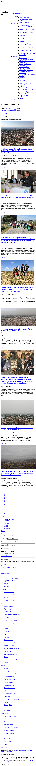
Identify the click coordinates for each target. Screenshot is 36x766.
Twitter (3, 567)
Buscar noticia (4, 548)
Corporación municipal (25, 85)
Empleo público (23, 77)
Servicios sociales (24, 49)
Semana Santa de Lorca (25, 19)
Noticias (21, 76)
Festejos (21, 37)
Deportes (21, 31)
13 (4, 512)
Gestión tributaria (24, 25)
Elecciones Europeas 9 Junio (27, 61)
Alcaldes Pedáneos (24, 95)
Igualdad (21, 38)
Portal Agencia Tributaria (26, 59)
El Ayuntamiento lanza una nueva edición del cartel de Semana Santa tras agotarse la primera (17, 196)
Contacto (21, 98)
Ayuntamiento (16, 82)
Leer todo (3, 167)
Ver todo (3, 531)
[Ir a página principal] (10, 7)
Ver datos (3, 564)
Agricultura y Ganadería (25, 26)
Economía (6, 522)
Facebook (7, 567)
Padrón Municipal (24, 43)
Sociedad (6, 525)
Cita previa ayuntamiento (26, 70)
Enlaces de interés (24, 79)
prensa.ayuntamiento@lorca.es (10, 110)
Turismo (21, 20)
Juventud (21, 40)
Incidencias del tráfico (25, 71)
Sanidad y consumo (24, 46)
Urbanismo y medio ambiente (27, 53)
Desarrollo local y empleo (26, 32)
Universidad (22, 55)
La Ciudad (15, 16)
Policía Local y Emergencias (26, 47)
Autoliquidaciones (24, 67)
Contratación (22, 28)
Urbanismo (7, 528)
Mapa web (22, 80)
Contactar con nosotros (11, 581)
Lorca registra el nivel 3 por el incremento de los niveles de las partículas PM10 (17, 429)
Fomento (6, 523)
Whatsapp (13, 567)
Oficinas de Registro (24, 92)
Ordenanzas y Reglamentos (26, 89)
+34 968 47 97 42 (10, 108)
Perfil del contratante (24, 68)
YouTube (6, 586)
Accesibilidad (9, 751)
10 (4, 507)
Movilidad (22, 41)
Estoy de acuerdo (5, 764)
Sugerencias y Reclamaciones (27, 74)
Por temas (15, 23)
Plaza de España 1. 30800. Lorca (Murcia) (16, 579)
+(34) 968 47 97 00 (10, 580)
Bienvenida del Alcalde (25, 83)
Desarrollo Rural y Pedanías (26, 34)
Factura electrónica (24, 62)
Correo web (22, 73)
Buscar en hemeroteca (6, 556)
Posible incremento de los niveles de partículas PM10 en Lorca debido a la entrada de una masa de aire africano (17, 151)
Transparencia (23, 58)
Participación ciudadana (25, 44)
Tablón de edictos (24, 88)
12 (4, 510)
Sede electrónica (17, 100)
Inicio (5, 113)
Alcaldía (21, 86)
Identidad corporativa (25, 91)
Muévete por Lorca (24, 17)
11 (4, 509)
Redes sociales (23, 97)
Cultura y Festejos (9, 519)
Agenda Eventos (17, 13)
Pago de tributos (23, 65)
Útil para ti (15, 56)
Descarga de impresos (25, 64)
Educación (22, 35)
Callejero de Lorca (24, 22)
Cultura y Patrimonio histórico (27, 29)
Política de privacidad (20, 750)
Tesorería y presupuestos (25, 50)
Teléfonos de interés (24, 94)
